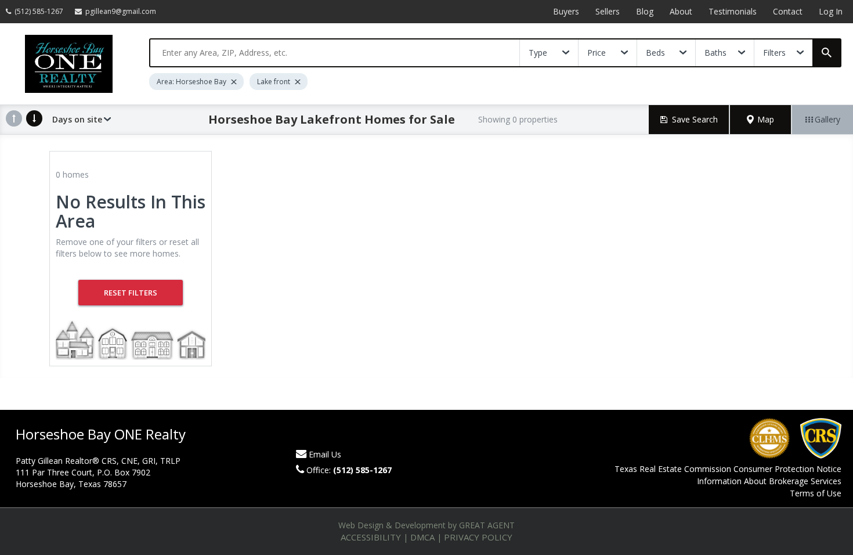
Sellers (607, 11)
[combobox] (334, 52)
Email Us (325, 454)
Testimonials (733, 11)
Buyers (566, 11)
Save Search (695, 119)
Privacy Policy (478, 537)
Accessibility (371, 537)
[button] (760, 119)
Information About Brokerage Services (769, 480)
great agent (487, 525)
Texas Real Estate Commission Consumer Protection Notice (728, 468)
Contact (788, 11)
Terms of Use (815, 493)
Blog (644, 11)
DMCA (422, 537)
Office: (349, 469)
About (681, 11)
